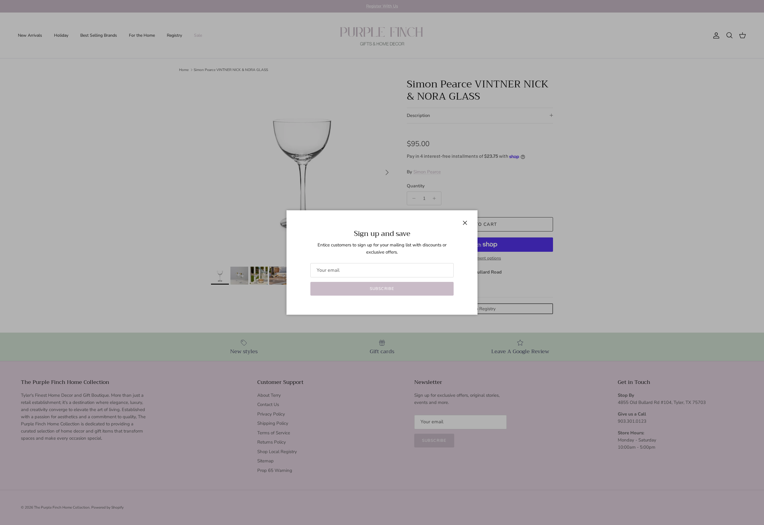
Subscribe (382, 288)
